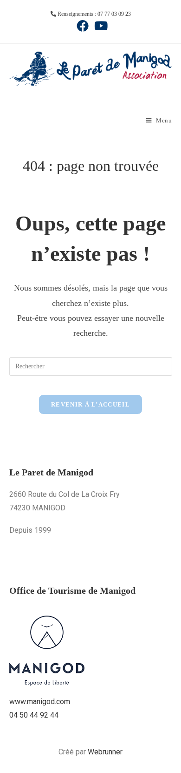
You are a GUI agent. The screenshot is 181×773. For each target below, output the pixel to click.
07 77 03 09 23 (114, 14)
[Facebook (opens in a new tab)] (82, 26)
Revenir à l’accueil (90, 404)
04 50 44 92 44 (33, 715)
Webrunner (105, 751)
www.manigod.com (39, 701)
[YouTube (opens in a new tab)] (99, 26)
